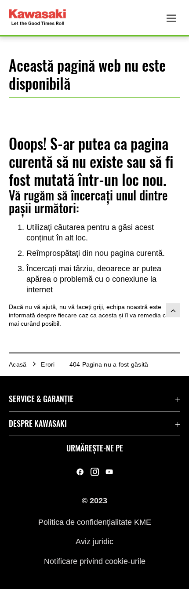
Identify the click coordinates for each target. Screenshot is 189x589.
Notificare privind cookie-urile (94, 560)
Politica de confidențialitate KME (94, 522)
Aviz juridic (94, 541)
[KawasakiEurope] (109, 472)
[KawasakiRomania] (80, 472)
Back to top (173, 310)
